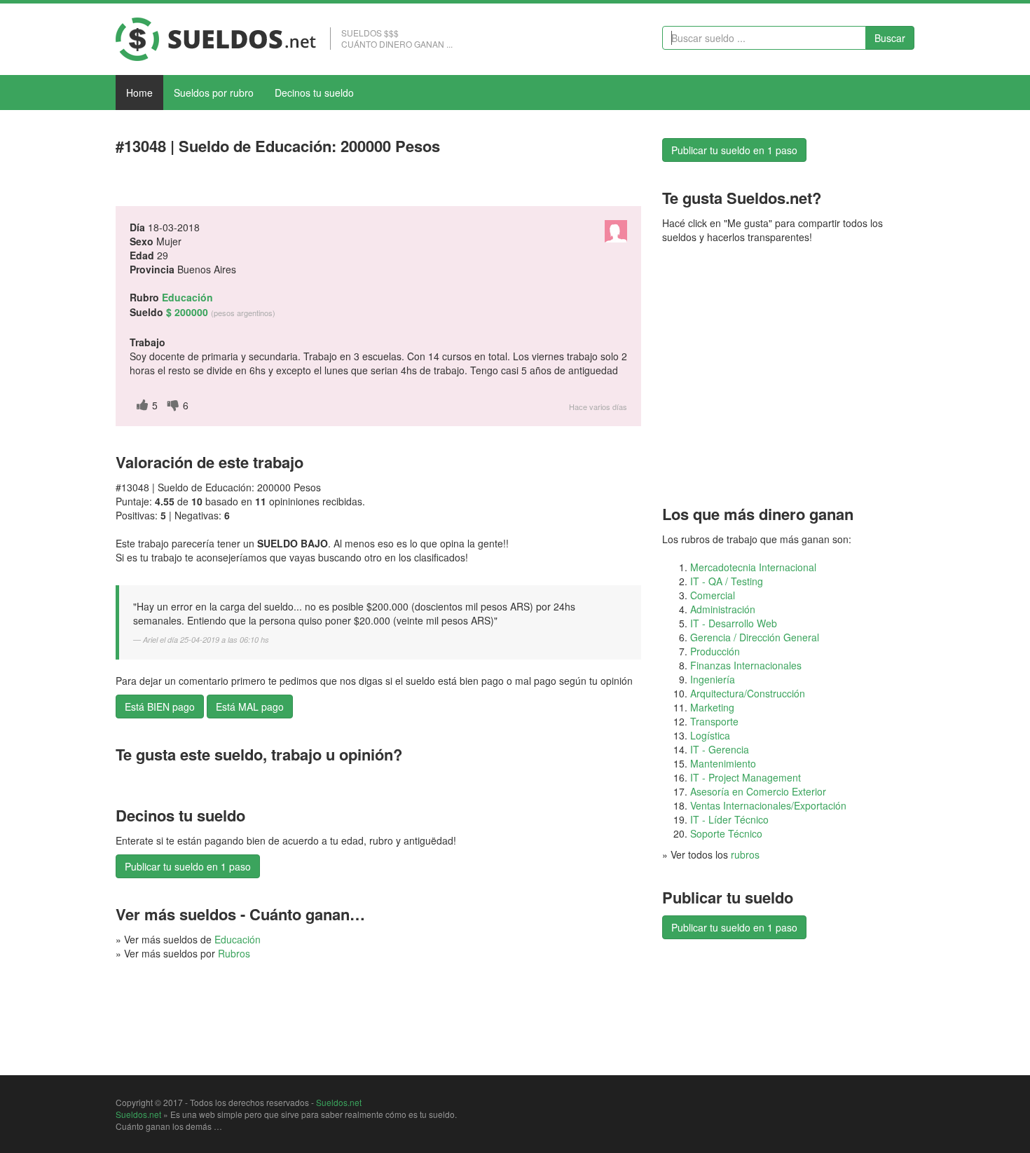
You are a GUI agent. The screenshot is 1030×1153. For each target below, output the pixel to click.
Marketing (712, 707)
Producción (715, 651)
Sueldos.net (339, 1102)
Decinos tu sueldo (314, 93)
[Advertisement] (280, 184)
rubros (745, 854)
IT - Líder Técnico (729, 819)
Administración (722, 609)
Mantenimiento (723, 763)
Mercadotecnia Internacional (753, 567)
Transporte (714, 721)
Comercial (712, 595)
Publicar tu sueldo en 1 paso (188, 866)
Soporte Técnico (726, 833)
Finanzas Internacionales (746, 665)
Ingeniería (712, 679)
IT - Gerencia (719, 749)
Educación (237, 939)
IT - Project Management (745, 777)
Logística (710, 735)
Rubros (234, 953)
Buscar (889, 38)
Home (139, 93)
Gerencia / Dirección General (754, 637)
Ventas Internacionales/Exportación (768, 805)
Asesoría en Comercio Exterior (758, 791)
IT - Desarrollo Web (733, 623)
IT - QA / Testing (726, 581)
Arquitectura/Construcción (747, 693)
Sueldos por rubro (214, 93)
